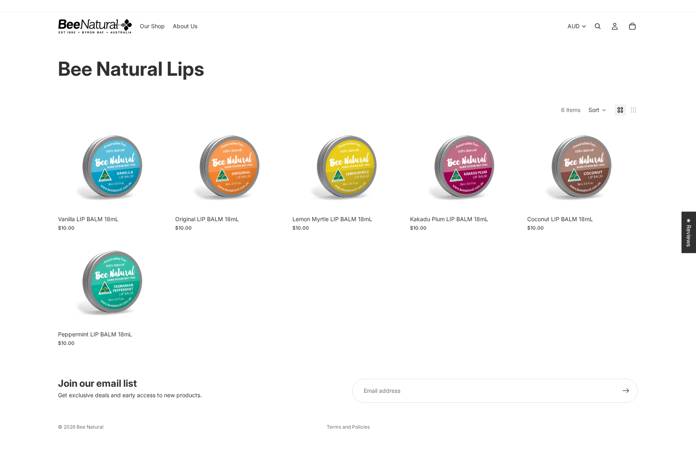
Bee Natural (90, 427)
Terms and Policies (348, 427)
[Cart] (632, 26)
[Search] (598, 26)
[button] (597, 110)
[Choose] (156, 199)
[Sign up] (625, 390)
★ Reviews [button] (689, 232)
